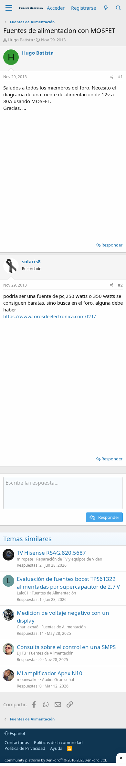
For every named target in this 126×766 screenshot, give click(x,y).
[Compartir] (112, 77)
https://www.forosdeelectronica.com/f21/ (49, 316)
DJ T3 (21, 653)
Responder (111, 245)
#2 (120, 285)
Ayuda (56, 748)
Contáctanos (17, 742)
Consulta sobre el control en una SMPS (66, 647)
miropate (25, 559)
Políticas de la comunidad (58, 742)
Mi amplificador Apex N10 (49, 673)
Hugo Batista (20, 40)
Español (17, 733)
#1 (120, 76)
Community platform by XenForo (56, 760)
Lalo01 (23, 593)
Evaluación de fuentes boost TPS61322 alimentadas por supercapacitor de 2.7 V (68, 582)
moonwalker (28, 679)
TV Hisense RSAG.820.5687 (51, 552)
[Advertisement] (63, 174)
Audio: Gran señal (58, 679)
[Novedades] (105, 8)
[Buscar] (118, 8)
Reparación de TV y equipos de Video (69, 559)
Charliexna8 (27, 627)
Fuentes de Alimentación (54, 593)
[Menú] (8, 8)
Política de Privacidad (25, 748)
